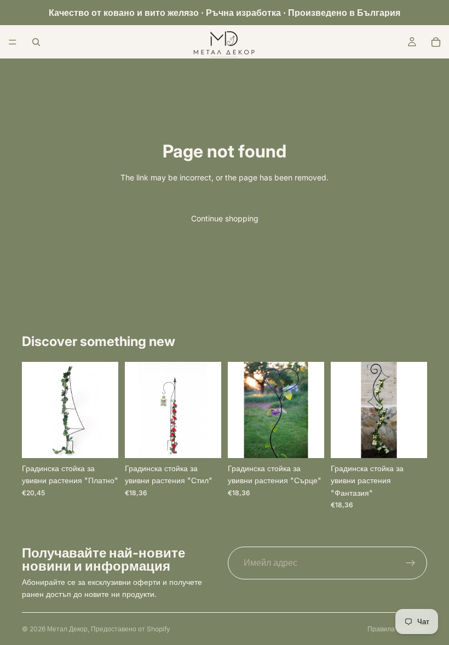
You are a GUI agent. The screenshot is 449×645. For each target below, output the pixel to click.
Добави (110, 440)
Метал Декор (67, 629)
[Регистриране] (410, 563)
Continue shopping (224, 218)
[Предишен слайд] (34, 410)
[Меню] (12, 42)
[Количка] (436, 42)
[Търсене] (36, 42)
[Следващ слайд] (106, 410)
